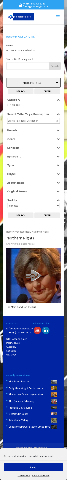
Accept (33, 467)
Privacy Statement (41, 475)
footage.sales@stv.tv (21, 328)
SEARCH (20, 91)
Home (9, 231)
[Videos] (8, 104)
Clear (47, 91)
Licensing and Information (31, 447)
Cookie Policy (24, 475)
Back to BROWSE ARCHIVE (20, 36)
